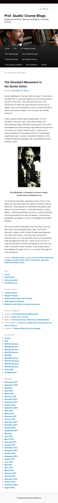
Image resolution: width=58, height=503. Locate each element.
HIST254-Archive (18, 257)
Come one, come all (20, 316)
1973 (34, 257)
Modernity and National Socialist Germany (22, 304)
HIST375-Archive (11, 363)
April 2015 (8, 410)
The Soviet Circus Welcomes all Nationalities (30, 319)
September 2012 (11, 484)
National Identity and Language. (27, 328)
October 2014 (9, 427)
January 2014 (9, 444)
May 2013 (8, 464)
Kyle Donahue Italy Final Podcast (18, 298)
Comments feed (11, 280)
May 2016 (8, 388)
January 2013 (9, 476)
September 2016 (11, 385)
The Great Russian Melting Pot (25, 314)
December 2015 (10, 399)
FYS (15, 48)
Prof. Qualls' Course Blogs (25, 15)
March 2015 (9, 413)
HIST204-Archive (11, 346)
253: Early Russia (11, 59)
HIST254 (7, 355)
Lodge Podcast (10, 292)
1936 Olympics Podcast (14, 301)
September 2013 (11, 456)
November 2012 (10, 479)
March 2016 (9, 393)
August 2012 (9, 487)
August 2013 (9, 459)
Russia (22, 262)
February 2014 (10, 442)
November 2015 (10, 402)
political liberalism (11, 262)
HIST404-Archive (11, 366)
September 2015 (11, 407)
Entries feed (9, 277)
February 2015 (10, 416)
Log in (7, 274)
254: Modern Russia (29, 59)
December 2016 (10, 382)
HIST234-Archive (11, 349)
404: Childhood (31, 64)
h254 (22, 260)
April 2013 (8, 467)
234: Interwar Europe (30, 54)
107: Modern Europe (28, 48)
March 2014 (9, 439)
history (27, 260)
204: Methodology (11, 54)
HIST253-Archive (11, 352)
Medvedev (45, 260)
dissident (16, 260)
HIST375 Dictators (11, 361)
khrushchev (35, 260)
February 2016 (10, 396)
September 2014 (11, 430)
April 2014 (8, 436)
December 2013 (10, 447)
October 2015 (9, 405)
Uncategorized (10, 372)
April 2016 (8, 390)
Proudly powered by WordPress (29, 498)
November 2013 (10, 450)
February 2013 (10, 473)
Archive (44, 64)
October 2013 (9, 453)
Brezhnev (40, 257)
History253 (8, 369)
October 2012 (9, 482)
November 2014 (10, 425)
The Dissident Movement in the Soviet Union (23, 84)
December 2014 (10, 422)
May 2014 (8, 433)
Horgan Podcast (11, 295)
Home (7, 48)
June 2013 (8, 462)
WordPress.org (10, 283)
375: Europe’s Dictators (13, 64)
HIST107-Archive (11, 344)
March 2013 (9, 470)
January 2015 (9, 419)
